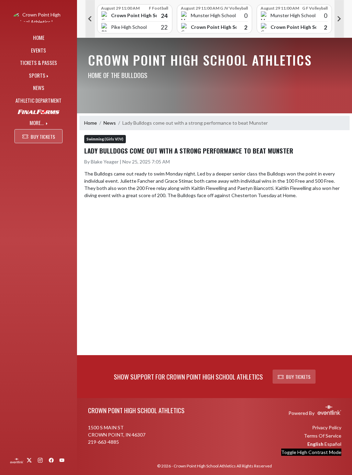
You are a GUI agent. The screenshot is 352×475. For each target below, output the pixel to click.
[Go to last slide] (90, 19)
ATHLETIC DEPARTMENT (38, 100)
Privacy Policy (326, 427)
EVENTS (38, 50)
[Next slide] (339, 19)
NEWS (38, 87)
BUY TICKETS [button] (43, 136)
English (315, 444)
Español (332, 444)
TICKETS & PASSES (38, 62)
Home (90, 123)
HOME (38, 37)
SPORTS (37, 75)
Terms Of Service (322, 436)
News (109, 123)
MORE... (37, 122)
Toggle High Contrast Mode (311, 452)
